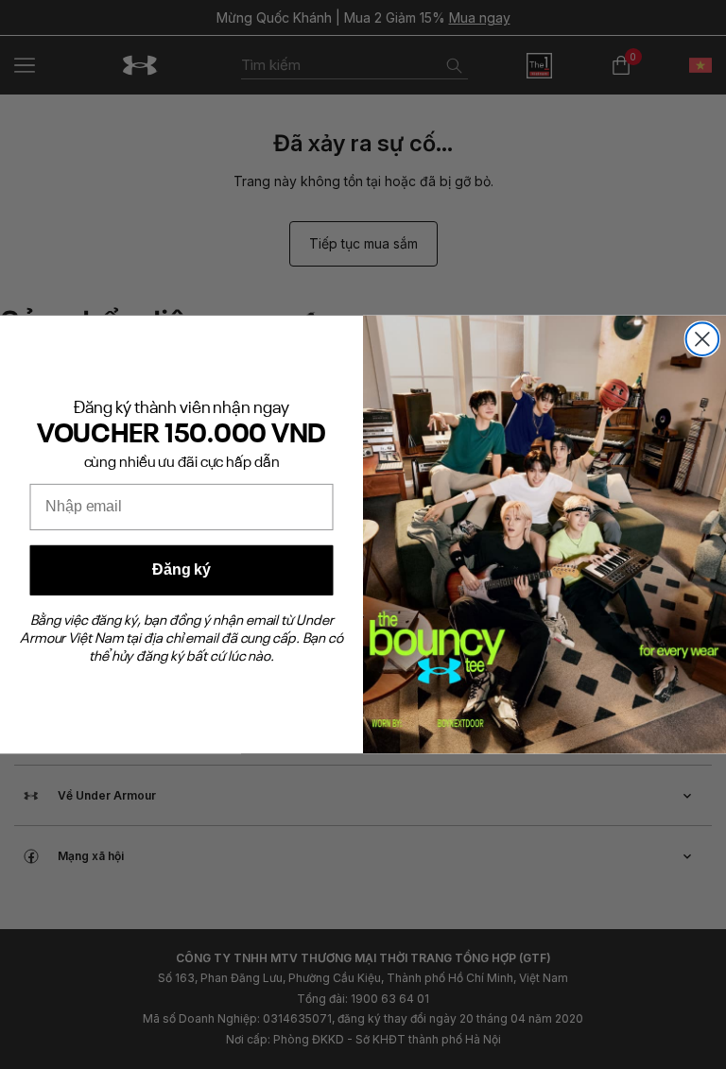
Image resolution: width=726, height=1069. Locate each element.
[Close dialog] (702, 339)
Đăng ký (181, 570)
